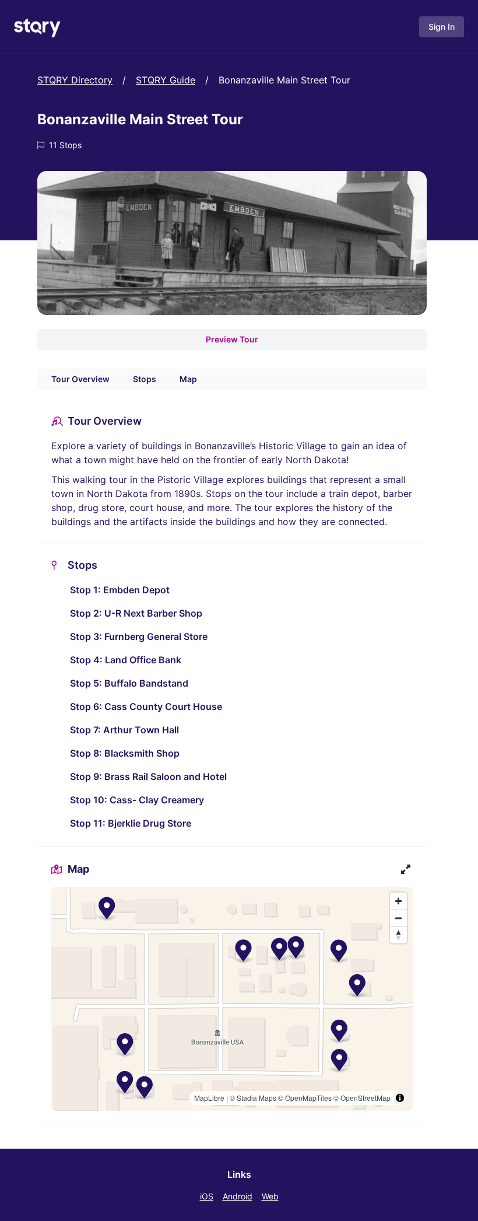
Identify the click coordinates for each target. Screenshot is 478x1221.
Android (237, 1196)
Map (188, 379)
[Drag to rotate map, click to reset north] (398, 934)
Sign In (441, 27)
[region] (232, 999)
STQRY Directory (75, 80)
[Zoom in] (398, 901)
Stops (144, 379)
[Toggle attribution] (400, 1098)
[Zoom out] (398, 917)
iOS (206, 1196)
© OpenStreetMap (362, 1098)
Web (270, 1196)
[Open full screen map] (405, 869)
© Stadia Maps (253, 1098)
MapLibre (209, 1098)
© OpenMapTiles (305, 1098)
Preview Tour (232, 339)
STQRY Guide (165, 80)
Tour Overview (80, 379)
